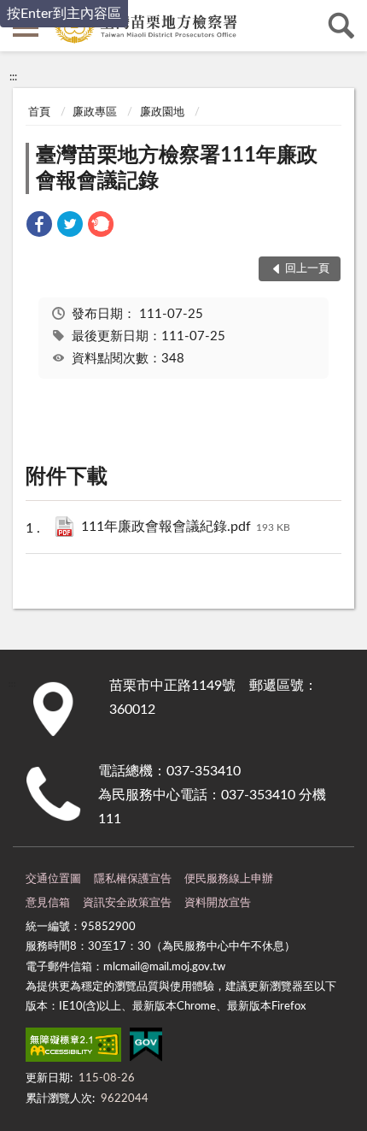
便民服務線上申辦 (228, 879)
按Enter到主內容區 (64, 14)
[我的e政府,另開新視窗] (146, 1048)
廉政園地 (162, 112)
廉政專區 (95, 112)
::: (13, 77)
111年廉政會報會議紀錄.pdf (185, 526)
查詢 (341, 25)
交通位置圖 (53, 879)
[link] (39, 227)
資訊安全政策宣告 (127, 903)
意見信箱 (48, 903)
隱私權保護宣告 (133, 879)
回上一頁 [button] (307, 268)
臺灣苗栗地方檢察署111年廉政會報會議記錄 (176, 168)
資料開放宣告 (217, 903)
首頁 (39, 112)
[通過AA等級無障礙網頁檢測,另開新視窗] (73, 1048)
